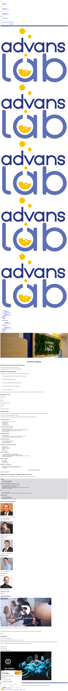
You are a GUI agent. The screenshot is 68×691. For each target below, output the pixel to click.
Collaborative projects (5, 14)
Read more (2, 633)
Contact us (4, 4)
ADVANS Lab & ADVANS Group (8, 22)
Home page (4, 3)
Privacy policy (16, 689)
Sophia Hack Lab (5, 18)
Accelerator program (5, 9)
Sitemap (20, 689)
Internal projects (4, 13)
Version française (5, 25)
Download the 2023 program (5, 471)
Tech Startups (4, 8)
